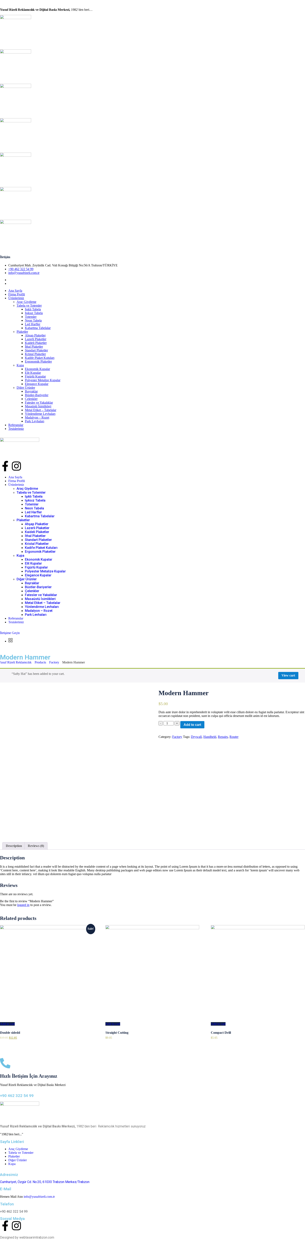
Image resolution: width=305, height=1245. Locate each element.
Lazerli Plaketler (35, 339)
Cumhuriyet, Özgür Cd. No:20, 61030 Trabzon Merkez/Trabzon (44, 1182)
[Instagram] (16, 466)
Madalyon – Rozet (37, 417)
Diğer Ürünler (26, 387)
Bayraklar (31, 391)
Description (14, 846)
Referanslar (15, 425)
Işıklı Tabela (33, 309)
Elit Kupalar (33, 372)
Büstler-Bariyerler (36, 395)
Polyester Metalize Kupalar (42, 380)
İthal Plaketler (34, 346)
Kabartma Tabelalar (38, 328)
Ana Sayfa (15, 290)
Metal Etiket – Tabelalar (40, 410)
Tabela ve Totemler (29, 305)
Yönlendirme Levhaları (40, 413)
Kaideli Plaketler (36, 343)
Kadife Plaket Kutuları (39, 358)
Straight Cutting (116, 1032)
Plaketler (22, 331)
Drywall (196, 736)
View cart (288, 675)
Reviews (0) (36, 846)
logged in (23, 905)
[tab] (14, 846)
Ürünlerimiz (16, 298)
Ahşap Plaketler (35, 335)
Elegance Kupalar (36, 384)
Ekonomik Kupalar (37, 369)
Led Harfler (32, 324)
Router (233, 736)
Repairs (223, 736)
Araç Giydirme (26, 302)
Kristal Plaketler (35, 354)
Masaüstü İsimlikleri (38, 406)
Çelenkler (31, 399)
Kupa (20, 365)
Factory (177, 736)
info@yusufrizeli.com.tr (23, 273)
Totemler (31, 316)
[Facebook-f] (5, 466)
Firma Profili (16, 294)
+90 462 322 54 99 (20, 269)
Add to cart (192, 724)
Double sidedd (10, 1032)
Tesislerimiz (16, 428)
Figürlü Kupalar (35, 376)
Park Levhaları (34, 421)
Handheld (209, 736)
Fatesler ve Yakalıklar (39, 402)
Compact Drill (221, 1032)
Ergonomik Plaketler (38, 361)
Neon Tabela (33, 320)
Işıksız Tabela (34, 313)
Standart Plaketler (36, 350)
